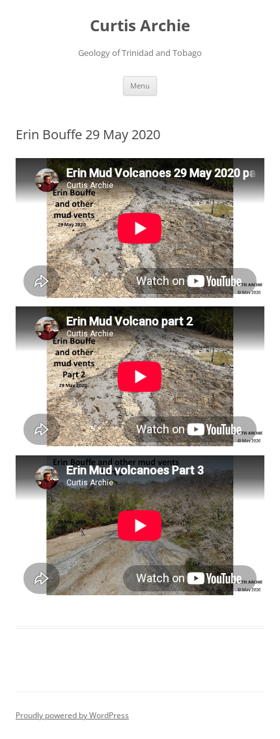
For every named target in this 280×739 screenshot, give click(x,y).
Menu (140, 85)
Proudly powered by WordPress (72, 715)
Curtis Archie (140, 26)
